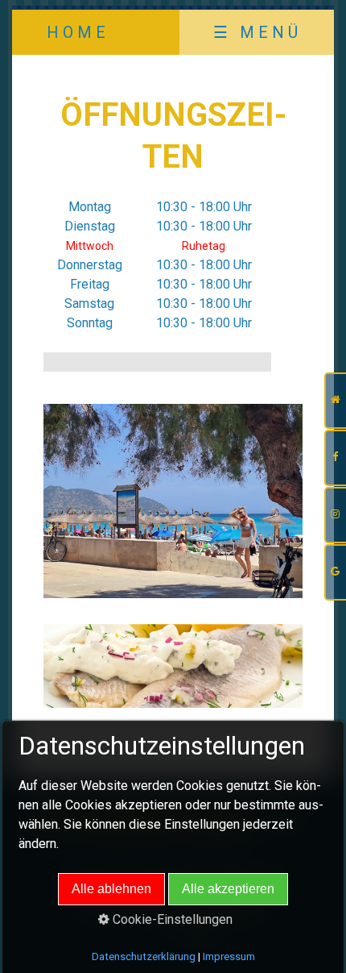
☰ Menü (257, 32)
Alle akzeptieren (228, 889)
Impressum (229, 956)
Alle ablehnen (111, 889)
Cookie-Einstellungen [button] (171, 919)
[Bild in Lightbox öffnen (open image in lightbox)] (173, 501)
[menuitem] (77, 32)
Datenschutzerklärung (144, 956)
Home (78, 32)
